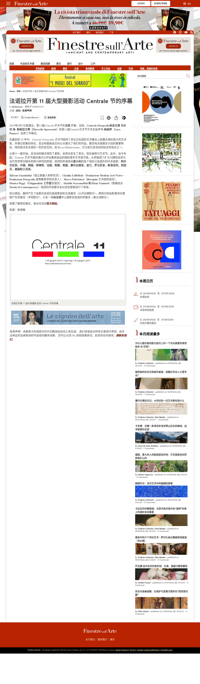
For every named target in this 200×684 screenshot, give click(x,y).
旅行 (69, 63)
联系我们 (100, 32)
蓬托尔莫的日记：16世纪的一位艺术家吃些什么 (159, 400)
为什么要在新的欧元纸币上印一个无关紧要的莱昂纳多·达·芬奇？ (161, 345)
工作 (93, 63)
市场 (131, 68)
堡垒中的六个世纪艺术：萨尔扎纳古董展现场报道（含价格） (161, 539)
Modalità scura (166, 650)
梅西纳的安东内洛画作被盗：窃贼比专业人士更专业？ (161, 373)
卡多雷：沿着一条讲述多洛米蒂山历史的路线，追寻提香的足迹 (161, 427)
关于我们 (77, 32)
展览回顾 (45, 63)
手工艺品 (105, 68)
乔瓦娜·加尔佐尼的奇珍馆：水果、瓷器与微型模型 (161, 566)
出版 (119, 68)
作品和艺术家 (27, 63)
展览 (65, 68)
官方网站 (52, 203)
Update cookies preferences (148, 650)
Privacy (133, 650)
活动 (18, 110)
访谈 (76, 68)
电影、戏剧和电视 (149, 68)
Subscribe (160, 3)
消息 (11, 63)
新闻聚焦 (90, 68)
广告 (111, 32)
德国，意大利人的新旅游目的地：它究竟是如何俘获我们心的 (161, 456)
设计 (80, 63)
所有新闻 (40, 68)
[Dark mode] (124, 119)
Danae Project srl (122, 650)
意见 (58, 63)
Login (141, 3)
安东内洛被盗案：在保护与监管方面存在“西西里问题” (161, 593)
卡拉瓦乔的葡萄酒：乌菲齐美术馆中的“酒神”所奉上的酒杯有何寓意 (161, 510)
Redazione (17, 106)
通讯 (88, 32)
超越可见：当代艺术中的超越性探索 (154, 483)
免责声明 (26, 110)
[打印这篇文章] (109, 118)
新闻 (53, 68)
